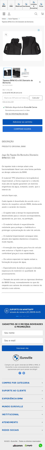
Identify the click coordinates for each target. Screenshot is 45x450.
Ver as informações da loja (16, 113)
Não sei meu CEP (8, 102)
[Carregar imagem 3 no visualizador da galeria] (25, 73)
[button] (4, 14)
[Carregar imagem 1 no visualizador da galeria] (7, 73)
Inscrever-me (22, 348)
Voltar (4, 19)
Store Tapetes (13, 19)
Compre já (22, 129)
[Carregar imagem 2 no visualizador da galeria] (16, 73)
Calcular (35, 98)
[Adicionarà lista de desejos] (38, 30)
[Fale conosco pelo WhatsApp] (40, 445)
